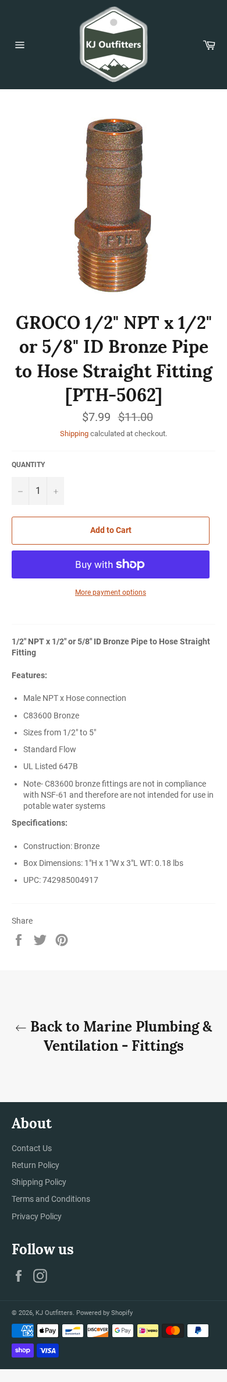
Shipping (74, 433)
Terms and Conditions (51, 1199)
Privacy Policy (37, 1216)
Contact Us (32, 1148)
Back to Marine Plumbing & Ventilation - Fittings (119, 1036)
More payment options (110, 592)
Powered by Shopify (104, 1313)
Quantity (28, 465)
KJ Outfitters (54, 1313)
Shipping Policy (39, 1182)
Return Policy (35, 1165)
